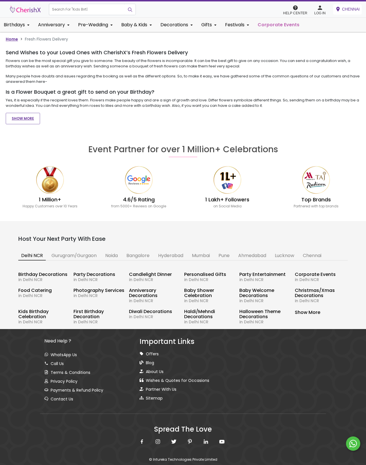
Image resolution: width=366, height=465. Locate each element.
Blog (150, 363)
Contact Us (62, 399)
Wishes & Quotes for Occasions (177, 380)
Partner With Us (161, 389)
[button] (87, 9)
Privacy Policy (64, 381)
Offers (152, 354)
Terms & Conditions (70, 372)
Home (12, 39)
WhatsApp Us (64, 355)
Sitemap (154, 398)
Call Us (57, 363)
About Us (155, 371)
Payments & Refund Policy (77, 390)
